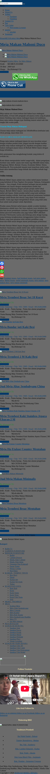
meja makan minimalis (18, 283)
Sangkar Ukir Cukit (17, 648)
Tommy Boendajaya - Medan (27, 739)
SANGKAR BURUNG (14, 626)
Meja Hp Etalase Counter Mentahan (23, 449)
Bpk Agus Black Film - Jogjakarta (27, 755)
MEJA (7, 38)
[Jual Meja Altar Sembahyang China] (14, 381)
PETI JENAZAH (11, 624)
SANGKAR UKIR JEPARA (16, 643)
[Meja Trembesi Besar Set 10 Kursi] (14, 292)
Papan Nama (15, 566)
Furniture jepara (10, 278)
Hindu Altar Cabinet (17, 560)
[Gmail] (25, 275)
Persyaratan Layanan (18, 28)
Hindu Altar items (16, 562)
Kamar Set (14, 580)
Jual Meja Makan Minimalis (18, 478)
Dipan (12, 577)
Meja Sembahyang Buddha (20, 617)
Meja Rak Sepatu (16, 615)
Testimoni (8, 34)
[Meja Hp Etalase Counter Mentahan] (14, 444)
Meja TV (13, 619)
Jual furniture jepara (24, 278)
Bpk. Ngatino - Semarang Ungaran (27, 759)
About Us (8, 12)
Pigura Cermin (15, 569)
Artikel (7, 14)
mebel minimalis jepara (24, 280)
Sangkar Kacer (15, 630)
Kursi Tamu (14, 593)
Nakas (12, 584)
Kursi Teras (14, 595)
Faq (6, 23)
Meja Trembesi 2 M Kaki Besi (19, 356)
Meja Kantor (14, 613)
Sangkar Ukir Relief (17, 652)
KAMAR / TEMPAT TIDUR (16, 573)
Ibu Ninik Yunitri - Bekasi (27, 734)
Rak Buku (14, 571)
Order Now (4, 305)
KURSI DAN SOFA (13, 586)
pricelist (13, 32)
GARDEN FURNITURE (15, 551)
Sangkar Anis (15, 628)
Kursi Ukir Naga (16, 597)
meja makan (39, 280)
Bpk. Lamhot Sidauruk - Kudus (27, 747)
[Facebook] (25, 263)
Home (7, 10)
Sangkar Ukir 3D (16, 646)
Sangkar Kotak (15, 632)
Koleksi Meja (15, 38)
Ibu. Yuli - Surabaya (27, 743)
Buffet (12, 555)
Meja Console (15, 610)
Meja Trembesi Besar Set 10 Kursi (21, 297)
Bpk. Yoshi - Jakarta (27, 751)
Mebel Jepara (10, 280)
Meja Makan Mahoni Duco (22, 44)
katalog (7, 30)
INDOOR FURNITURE (14, 553)
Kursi (12, 591)
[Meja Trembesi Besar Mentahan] (13, 503)
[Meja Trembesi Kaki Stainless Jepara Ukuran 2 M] (20, 411)
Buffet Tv (8, 549)
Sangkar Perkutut (16, 637)
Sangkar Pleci (15, 639)
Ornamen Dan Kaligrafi (19, 564)
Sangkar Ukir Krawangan (19, 650)
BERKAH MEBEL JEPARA (26, 773)
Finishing (13, 19)
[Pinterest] (25, 267)
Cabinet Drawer (16, 558)
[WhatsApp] (25, 271)
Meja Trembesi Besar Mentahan (20, 508)
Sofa (11, 599)
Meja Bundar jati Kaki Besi (17, 327)
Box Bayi (13, 575)
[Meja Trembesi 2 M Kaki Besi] (12, 351)
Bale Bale (13, 588)
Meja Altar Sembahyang (19, 608)
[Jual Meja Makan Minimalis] (11, 474)
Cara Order (9, 25)
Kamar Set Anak (16, 582)
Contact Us (9, 21)
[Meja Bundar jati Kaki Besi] (11, 322)
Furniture (13, 17)
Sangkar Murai (15, 635)
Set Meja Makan (25, 61)
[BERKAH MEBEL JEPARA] (12, 1)
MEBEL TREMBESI (13, 602)
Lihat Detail (4, 320)
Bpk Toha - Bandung (27, 764)
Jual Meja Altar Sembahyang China (22, 386)
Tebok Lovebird (16, 641)
